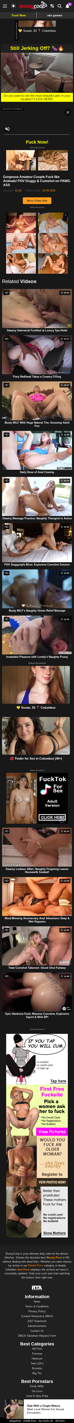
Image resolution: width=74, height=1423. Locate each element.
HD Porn (37, 1348)
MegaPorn (15, 1421)
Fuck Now (19, 15)
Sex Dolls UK (45, 1421)
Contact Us (37, 1330)
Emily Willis (37, 1386)
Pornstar (37, 1353)
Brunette (37, 1368)
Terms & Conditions (37, 1306)
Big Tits (37, 1373)
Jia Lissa (37, 1391)
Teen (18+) (37, 1363)
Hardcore (37, 1358)
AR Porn (60, 1421)
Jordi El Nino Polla (37, 1396)
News (37, 1301)
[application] (37, 73)
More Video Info (37, 200)
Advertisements (37, 1325)
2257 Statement (37, 1321)
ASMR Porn (29, 1421)
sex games (54, 15)
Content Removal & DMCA (37, 1316)
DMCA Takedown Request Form (37, 1335)
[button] (37, 72)
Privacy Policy (37, 1311)
